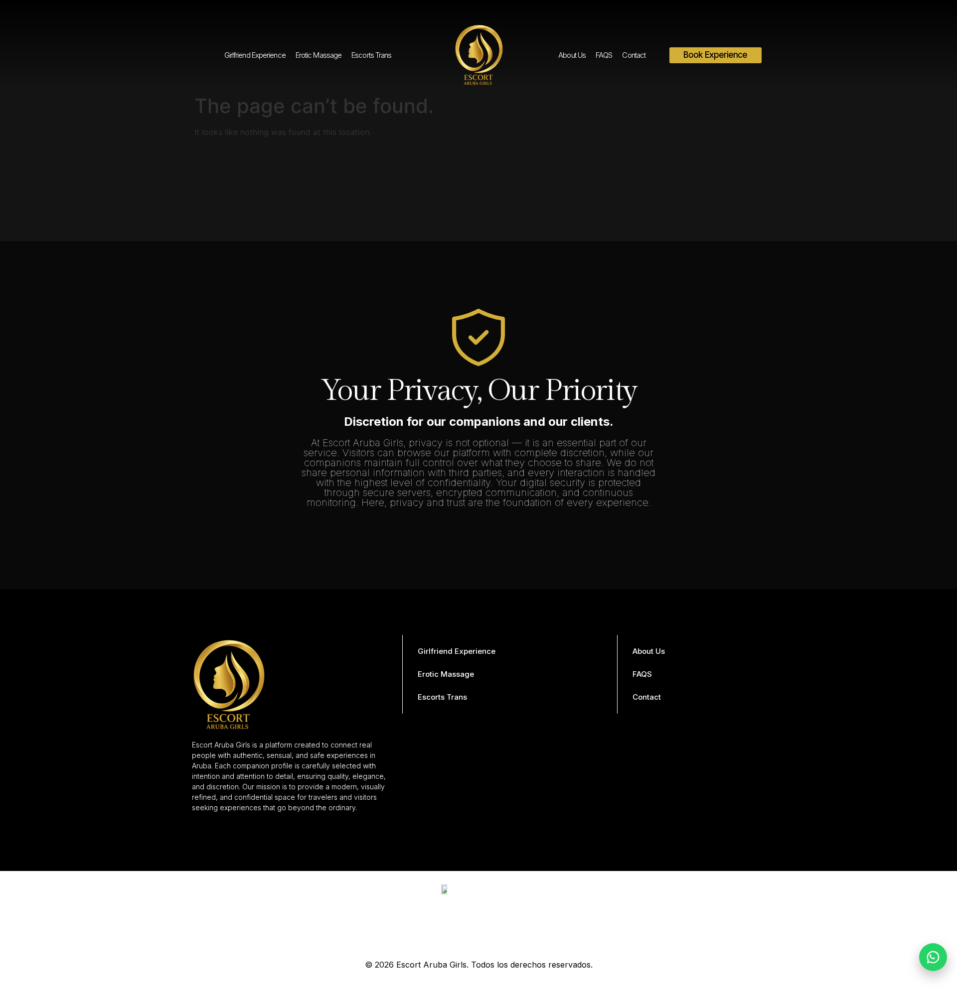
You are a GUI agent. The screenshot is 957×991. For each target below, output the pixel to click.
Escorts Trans (371, 55)
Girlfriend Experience (255, 55)
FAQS (604, 55)
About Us (572, 55)
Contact (633, 55)
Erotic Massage (318, 55)
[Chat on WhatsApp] (933, 957)
